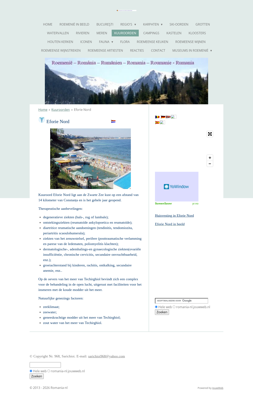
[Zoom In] (210, 158)
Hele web (165, 307)
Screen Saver (176, 186)
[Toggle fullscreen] (210, 134)
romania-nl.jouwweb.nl (193, 307)
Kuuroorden (60, 109)
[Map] (185, 149)
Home (42, 109)
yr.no (195, 203)
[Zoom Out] (210, 164)
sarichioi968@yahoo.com (106, 356)
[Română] (157, 118)
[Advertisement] (173, 245)
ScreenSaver (163, 203)
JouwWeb (217, 388)
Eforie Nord (82, 109)
